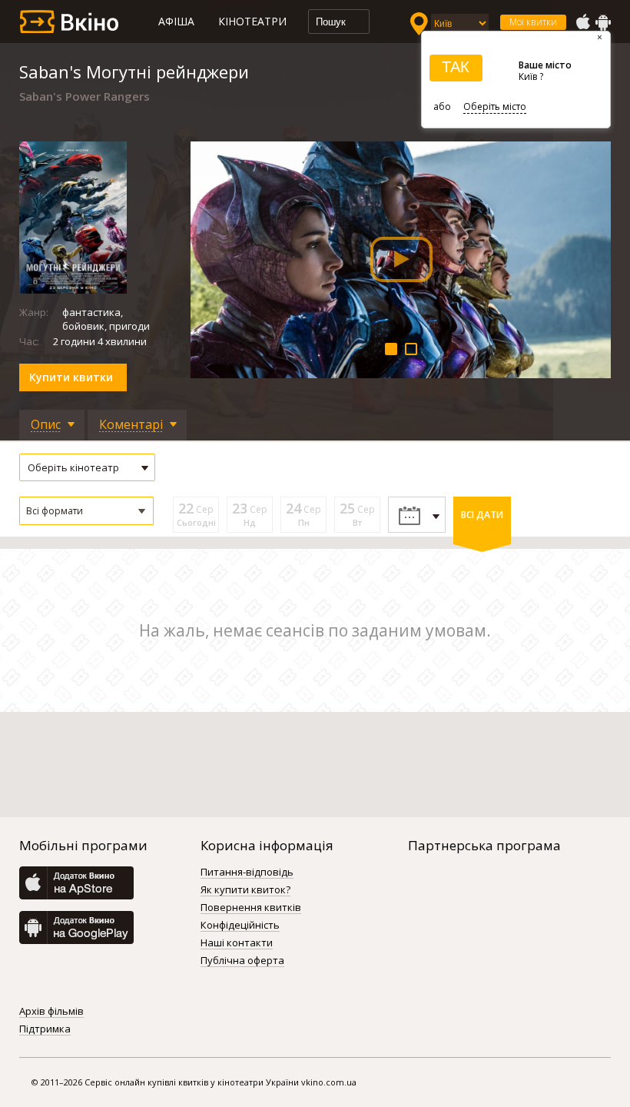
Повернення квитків (251, 908)
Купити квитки (71, 377)
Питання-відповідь (247, 872)
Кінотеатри (252, 21)
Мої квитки (533, 21)
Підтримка (45, 1029)
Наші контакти (237, 943)
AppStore (582, 22)
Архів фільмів (51, 1012)
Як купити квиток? (245, 890)
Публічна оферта (242, 961)
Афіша (176, 21)
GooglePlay (603, 22)
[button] (86, 511)
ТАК (455, 66)
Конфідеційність (240, 925)
